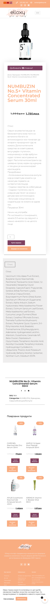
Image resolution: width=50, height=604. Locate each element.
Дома (10, 75)
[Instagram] (25, 5)
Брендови (16, 75)
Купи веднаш (16, 243)
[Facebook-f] (21, 5)
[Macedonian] (5, 2)
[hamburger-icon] (37, 13)
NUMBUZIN (25, 75)
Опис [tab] (10, 264)
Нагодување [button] (8, 599)
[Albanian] (8, 2)
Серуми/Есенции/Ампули (20, 401)
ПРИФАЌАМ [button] (21, 599)
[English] (11, 2)
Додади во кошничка (19, 249)
